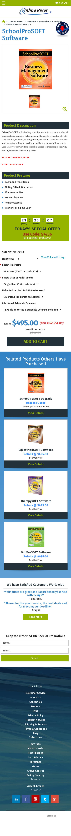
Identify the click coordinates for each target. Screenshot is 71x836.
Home (3, 21)
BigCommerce (63, 819)
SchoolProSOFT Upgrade (35, 398)
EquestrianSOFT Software (36, 450)
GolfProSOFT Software (36, 552)
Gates (35, 766)
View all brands (35, 786)
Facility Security (35, 775)
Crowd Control (15, 22)
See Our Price (35, 458)
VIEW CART (64, 3)
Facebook (26, 799)
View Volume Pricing (52, 257)
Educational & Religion (50, 22)
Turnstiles (35, 762)
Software (31, 22)
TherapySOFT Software (36, 501)
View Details (36, 413)
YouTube (35, 799)
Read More (35, 616)
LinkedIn (16, 799)
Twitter (45, 799)
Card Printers (35, 757)
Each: (7, 323)
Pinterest (55, 799)
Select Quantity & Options (36, 407)
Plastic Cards (35, 748)
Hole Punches (35, 753)
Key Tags (35, 744)
